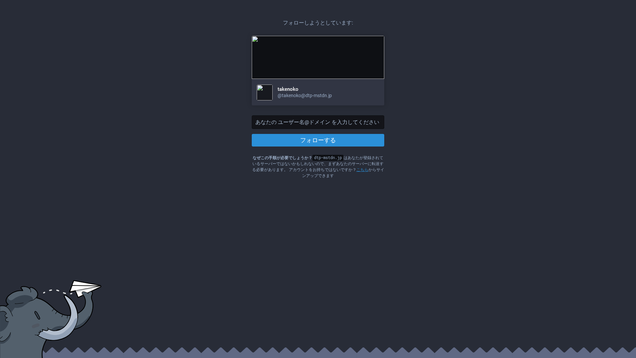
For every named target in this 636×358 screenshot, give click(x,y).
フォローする (318, 140)
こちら (362, 169)
